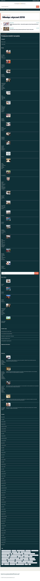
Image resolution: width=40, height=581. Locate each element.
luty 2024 (2, 447)
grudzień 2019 (3, 483)
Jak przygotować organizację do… (6, 340)
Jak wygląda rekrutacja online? (3, 408)
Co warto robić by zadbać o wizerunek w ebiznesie (3, 148)
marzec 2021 (3, 466)
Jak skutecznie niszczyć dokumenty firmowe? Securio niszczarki (21, 29)
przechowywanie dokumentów (24, 558)
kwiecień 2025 (3, 431)
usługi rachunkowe (12, 564)
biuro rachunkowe (28, 550)
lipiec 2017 (3, 544)
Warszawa (26, 564)
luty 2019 (2, 506)
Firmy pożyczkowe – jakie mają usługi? (3, 97)
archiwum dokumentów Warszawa (6, 550)
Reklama (2, 156)
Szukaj (37, 6)
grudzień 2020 (3, 473)
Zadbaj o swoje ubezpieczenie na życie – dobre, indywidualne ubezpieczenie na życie (3, 185)
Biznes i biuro (2, 9)
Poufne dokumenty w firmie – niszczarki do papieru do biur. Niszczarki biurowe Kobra (24, 25)
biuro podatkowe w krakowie (21, 550)
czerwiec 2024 (3, 445)
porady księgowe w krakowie (28, 556)
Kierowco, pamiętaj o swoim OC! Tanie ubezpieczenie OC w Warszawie (3, 256)
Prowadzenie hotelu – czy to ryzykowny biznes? (3, 207)
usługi (2, 564)
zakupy (30, 564)
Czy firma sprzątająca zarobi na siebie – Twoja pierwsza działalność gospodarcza (3, 375)
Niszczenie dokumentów (13, 556)
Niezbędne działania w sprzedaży (3, 138)
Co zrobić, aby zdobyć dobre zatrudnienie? (3, 56)
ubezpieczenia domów (19, 561)
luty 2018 (2, 535)
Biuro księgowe (14, 550)
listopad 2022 (3, 452)
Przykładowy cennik (32, 558)
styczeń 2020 (3, 480)
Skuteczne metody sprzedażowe (3, 267)
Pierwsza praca (2, 285)
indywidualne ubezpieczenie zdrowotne (29, 553)
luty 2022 (2, 457)
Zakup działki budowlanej (3, 322)
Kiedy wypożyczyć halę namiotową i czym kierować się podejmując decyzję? (3, 243)
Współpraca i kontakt (36, 0)
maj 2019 (2, 499)
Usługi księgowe (6, 564)
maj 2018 (2, 528)
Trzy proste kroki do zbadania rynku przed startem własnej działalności (3, 389)
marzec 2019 (3, 504)
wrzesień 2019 (3, 490)
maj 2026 (2, 419)
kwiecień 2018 (3, 530)
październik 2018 (4, 516)
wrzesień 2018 (3, 518)
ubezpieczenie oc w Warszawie (22, 562)
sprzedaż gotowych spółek (19, 559)
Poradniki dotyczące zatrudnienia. (3, 75)
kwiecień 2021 (3, 464)
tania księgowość (26, 559)
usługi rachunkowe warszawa (20, 564)
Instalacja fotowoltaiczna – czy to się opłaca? (3, 231)
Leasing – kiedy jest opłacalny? (3, 119)
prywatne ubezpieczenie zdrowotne (14, 558)
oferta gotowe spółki (20, 556)
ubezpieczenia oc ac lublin (5, 562)
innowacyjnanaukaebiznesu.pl (10, 574)
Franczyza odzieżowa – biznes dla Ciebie (3, 66)
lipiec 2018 (3, 523)
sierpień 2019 (3, 492)
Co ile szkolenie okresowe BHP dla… (7, 333)
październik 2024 (4, 438)
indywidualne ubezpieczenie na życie (18, 553)
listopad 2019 (3, 485)
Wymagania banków (3, 400)
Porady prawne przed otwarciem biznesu (3, 129)
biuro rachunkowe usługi (35, 550)
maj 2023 (2, 450)
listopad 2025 (3, 424)
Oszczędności (3, 175)
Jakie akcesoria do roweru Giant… (6, 331)
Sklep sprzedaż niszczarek (11, 559)
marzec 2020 (3, 476)
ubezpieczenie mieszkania (13, 562)
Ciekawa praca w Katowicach (3, 300)
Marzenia (2, 215)
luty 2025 (2, 433)
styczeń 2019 (3, 509)
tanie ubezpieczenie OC (11, 561)
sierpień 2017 (3, 542)
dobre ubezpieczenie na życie (6, 553)
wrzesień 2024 (3, 440)
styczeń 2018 (3, 537)
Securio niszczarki (4, 559)
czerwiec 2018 (3, 525)
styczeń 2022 (3, 459)
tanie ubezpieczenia (4, 561)
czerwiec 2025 (3, 428)
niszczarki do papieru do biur (5, 556)
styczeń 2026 (3, 421)
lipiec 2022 (3, 454)
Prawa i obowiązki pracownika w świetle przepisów (3, 362)
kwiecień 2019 (3, 502)
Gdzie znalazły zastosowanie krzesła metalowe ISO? (3, 166)
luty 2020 (2, 478)
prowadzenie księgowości (5, 558)
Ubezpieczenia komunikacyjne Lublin (28, 561)
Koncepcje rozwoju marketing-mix (3, 197)
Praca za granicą (2, 223)
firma (11, 553)
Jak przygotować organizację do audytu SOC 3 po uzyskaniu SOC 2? (3, 108)
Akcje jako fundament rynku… (6, 338)
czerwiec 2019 (3, 497)
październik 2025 (4, 426)
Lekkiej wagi (7, 9)
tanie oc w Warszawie (32, 559)
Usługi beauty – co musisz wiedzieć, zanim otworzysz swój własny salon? (3, 86)
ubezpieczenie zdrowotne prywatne (32, 562)
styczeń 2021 (3, 471)
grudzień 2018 (3, 511)
